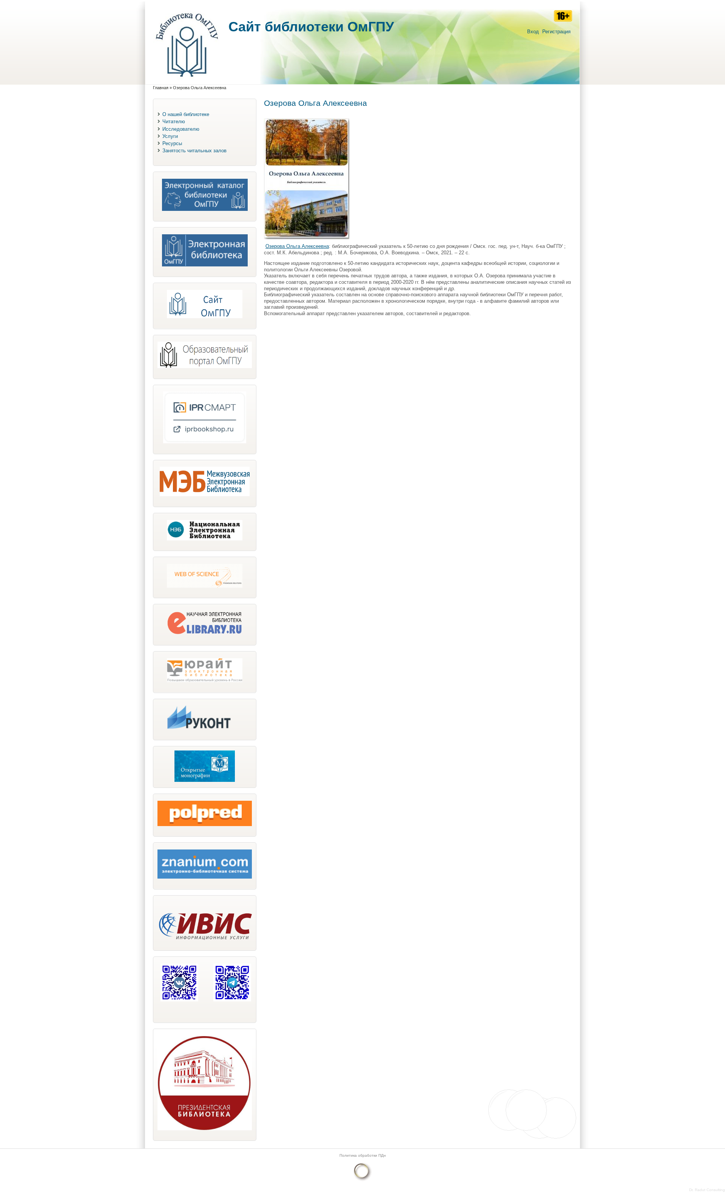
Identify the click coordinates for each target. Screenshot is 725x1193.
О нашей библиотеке (185, 114)
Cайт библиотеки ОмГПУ (311, 26)
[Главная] (186, 81)
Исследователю (180, 129)
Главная (160, 87)
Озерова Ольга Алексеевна (297, 246)
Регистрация (556, 31)
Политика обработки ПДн (362, 1155)
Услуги (170, 136)
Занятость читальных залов (194, 150)
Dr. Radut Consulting (707, 1190)
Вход (533, 31)
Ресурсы (172, 143)
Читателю (173, 121)
